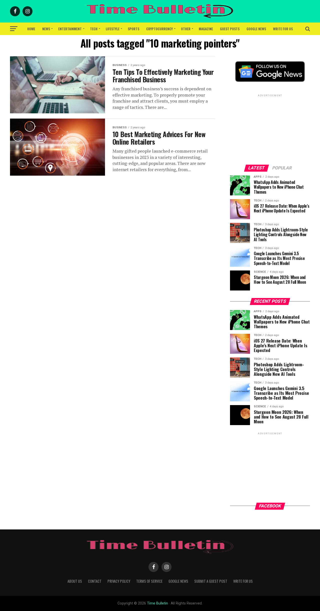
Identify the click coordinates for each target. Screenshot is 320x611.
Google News (256, 28)
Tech (94, 28)
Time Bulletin (157, 603)
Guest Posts (230, 28)
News (46, 28)
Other (185, 28)
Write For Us (283, 28)
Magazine (206, 28)
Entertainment (70, 28)
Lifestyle (113, 28)
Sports (133, 28)
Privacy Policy (119, 581)
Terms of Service (149, 581)
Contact (95, 581)
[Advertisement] (270, 129)
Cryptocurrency (159, 28)
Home (31, 28)
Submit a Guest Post (210, 581)
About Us (75, 581)
